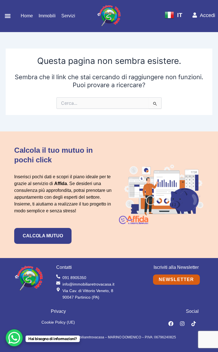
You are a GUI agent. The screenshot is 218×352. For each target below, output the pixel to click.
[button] (7, 16)
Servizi (68, 15)
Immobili (47, 15)
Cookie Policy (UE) (58, 322)
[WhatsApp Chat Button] (14, 337)
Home (27, 15)
